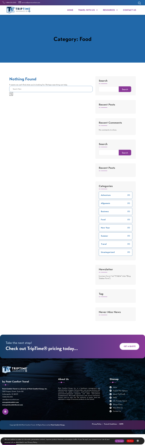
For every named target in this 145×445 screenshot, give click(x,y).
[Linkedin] (5, 412)
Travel (104, 244)
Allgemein (105, 203)
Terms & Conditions (110, 424)
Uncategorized (108, 252)
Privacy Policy (96, 424)
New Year (105, 227)
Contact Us (129, 10)
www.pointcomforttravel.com (12, 405)
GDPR (121, 424)
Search (103, 81)
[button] (139, 3)
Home (70, 10)
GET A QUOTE (130, 346)
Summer (104, 236)
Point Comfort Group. (58, 425)
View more (41, 442)
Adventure (106, 195)
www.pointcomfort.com (10, 402)
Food (103, 219)
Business (105, 211)
